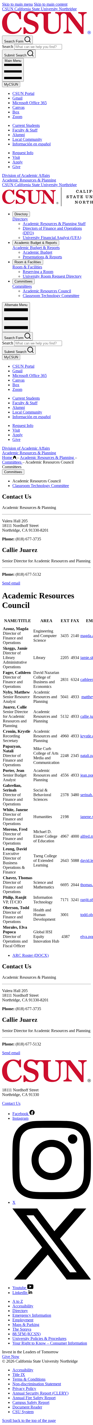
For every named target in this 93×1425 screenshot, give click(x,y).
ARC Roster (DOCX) (30, 955)
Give (16, 166)
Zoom (17, 116)
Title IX (18, 1374)
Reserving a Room (38, 271)
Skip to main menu (17, 4)
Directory (21, 214)
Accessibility (22, 1306)
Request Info (22, 153)
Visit (16, 157)
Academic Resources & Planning (29, 180)
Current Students (26, 125)
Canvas (18, 107)
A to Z (17, 1301)
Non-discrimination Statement (36, 1384)
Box (15, 112)
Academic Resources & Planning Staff (54, 223)
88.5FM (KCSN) (26, 1334)
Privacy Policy (24, 1388)
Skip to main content (50, 4)
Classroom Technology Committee (51, 295)
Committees (23, 281)
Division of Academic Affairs (26, 175)
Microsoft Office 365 (29, 103)
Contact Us (11, 1103)
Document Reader (27, 1407)
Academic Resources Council (47, 291)
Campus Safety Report (30, 1402)
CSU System (23, 1412)
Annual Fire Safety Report (34, 1398)
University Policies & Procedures (39, 1338)
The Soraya (21, 1329)
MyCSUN (11, 84)
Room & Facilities (27, 262)
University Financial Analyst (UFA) (52, 237)
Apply (17, 162)
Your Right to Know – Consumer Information (49, 1343)
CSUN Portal (23, 93)
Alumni (18, 135)
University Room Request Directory (52, 276)
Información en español (31, 144)
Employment (22, 1320)
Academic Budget (37, 252)
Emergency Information (31, 1315)
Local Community (27, 139)
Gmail (17, 98)
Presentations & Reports (42, 257)
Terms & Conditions (28, 1379)
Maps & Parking (25, 1324)
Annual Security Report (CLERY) (40, 1393)
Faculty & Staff (24, 130)
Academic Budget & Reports (35, 243)
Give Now (10, 1356)
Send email (11, 583)
